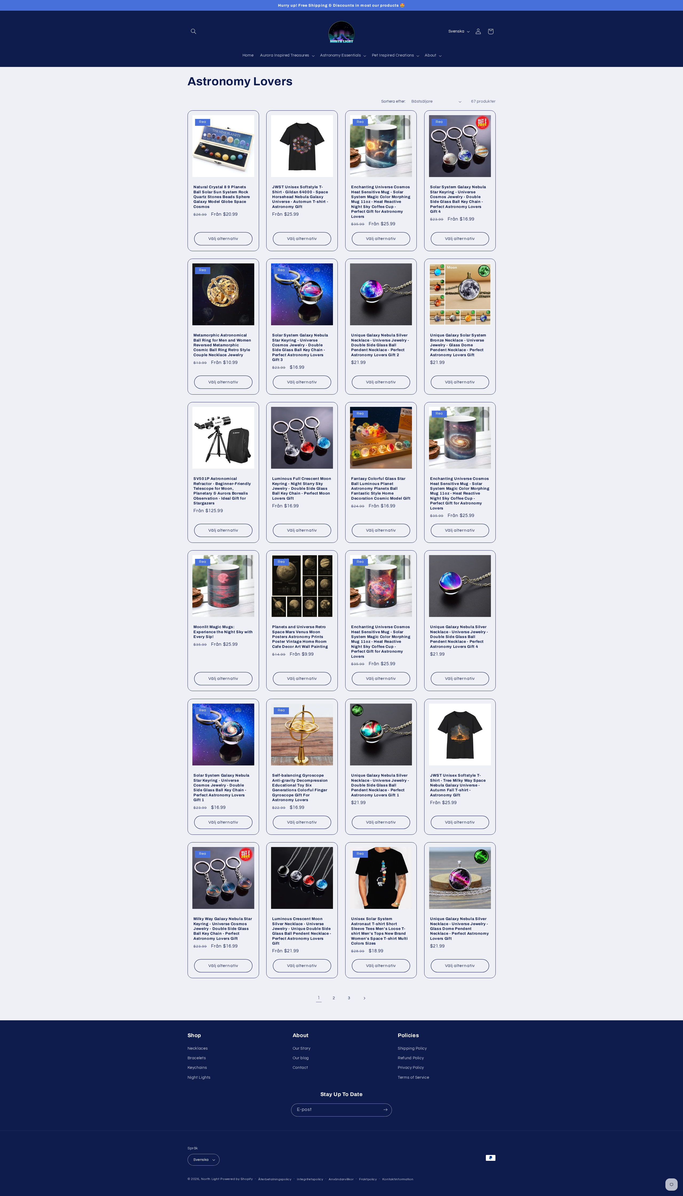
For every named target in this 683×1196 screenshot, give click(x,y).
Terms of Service (413, 1077)
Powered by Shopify (236, 1179)
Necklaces (198, 1048)
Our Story (302, 1048)
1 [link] (318, 998)
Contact (300, 1068)
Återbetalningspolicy (275, 1179)
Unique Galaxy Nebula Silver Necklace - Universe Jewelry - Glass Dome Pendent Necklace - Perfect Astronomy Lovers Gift (459, 929)
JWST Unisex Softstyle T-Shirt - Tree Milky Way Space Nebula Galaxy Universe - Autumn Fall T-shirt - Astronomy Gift (458, 785)
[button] (194, 31)
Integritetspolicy (310, 1179)
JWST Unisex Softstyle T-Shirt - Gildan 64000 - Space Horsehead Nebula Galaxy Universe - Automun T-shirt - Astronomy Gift (300, 197)
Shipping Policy (412, 1048)
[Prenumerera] (385, 1109)
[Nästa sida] (364, 998)
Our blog (301, 1058)
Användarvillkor (341, 1179)
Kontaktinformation (397, 1179)
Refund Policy (411, 1058)
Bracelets (197, 1058)
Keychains (197, 1068)
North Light (210, 1179)
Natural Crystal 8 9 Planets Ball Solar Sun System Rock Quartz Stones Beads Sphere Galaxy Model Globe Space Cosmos (221, 197)
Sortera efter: (393, 101)
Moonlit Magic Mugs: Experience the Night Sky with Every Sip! (223, 632)
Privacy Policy (411, 1068)
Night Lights (199, 1077)
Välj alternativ (223, 238)
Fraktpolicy (368, 1179)
